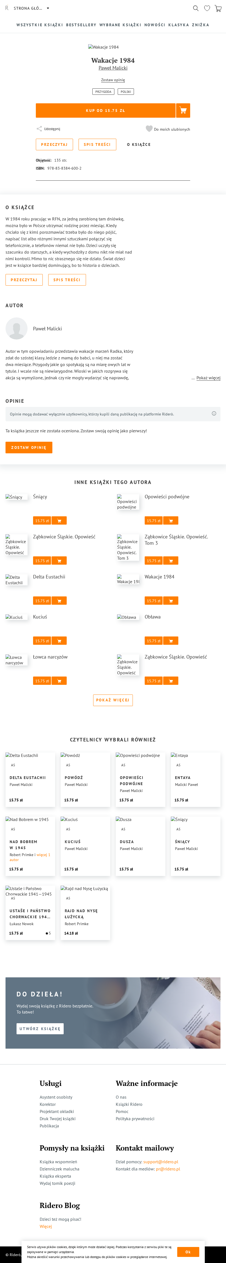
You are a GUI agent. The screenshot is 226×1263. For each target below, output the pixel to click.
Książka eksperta (55, 1176)
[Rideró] (7, 8)
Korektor (48, 1104)
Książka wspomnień (58, 1161)
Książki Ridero (129, 1104)
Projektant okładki (57, 1111)
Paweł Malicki (113, 68)
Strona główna (31, 8)
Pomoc (122, 1111)
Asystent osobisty (56, 1097)
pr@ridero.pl (168, 1169)
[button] (167, 129)
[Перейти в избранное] (207, 8)
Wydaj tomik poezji (57, 1183)
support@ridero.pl (160, 1161)
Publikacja (49, 1125)
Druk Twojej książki (58, 1118)
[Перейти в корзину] (218, 8)
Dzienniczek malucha (59, 1169)
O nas (121, 1097)
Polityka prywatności (135, 1118)
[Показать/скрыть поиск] (196, 8)
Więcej (46, 1226)
